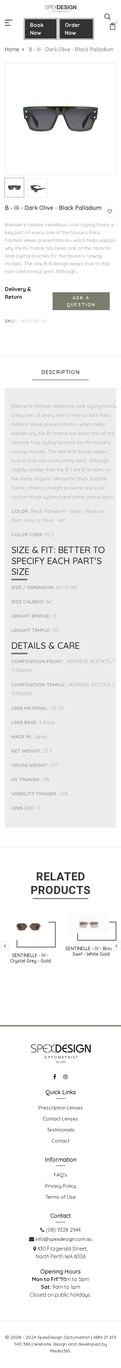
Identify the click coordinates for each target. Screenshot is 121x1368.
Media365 (60, 1351)
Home (12, 49)
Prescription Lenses (60, 1108)
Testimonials (61, 1130)
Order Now (72, 29)
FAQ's (60, 1175)
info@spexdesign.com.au (63, 1239)
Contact (60, 1141)
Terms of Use (60, 1197)
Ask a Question (81, 301)
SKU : (11, 321)
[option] (60, 119)
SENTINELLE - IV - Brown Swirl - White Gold (91, 951)
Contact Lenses (60, 1119)
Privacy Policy (60, 1186)
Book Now (37, 29)
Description (60, 372)
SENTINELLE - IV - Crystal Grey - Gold (30, 958)
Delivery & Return (18, 293)
